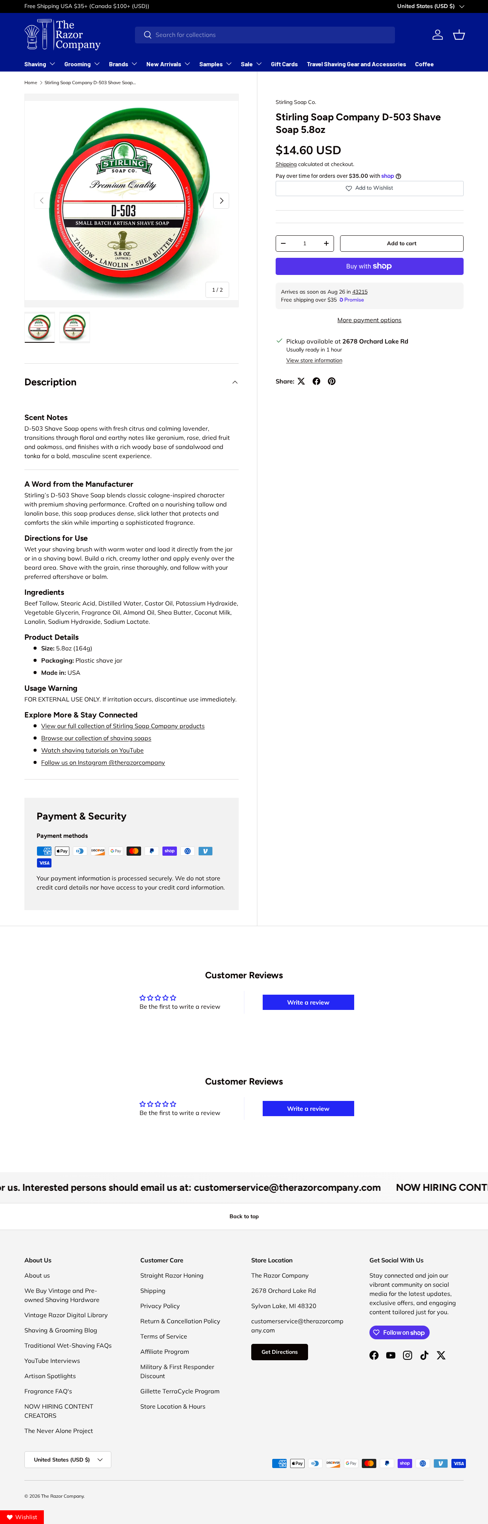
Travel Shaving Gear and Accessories (356, 63)
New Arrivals (163, 63)
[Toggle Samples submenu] (228, 63)
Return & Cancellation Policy (180, 1321)
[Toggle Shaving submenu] (52, 63)
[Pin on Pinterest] (331, 381)
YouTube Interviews (52, 1360)
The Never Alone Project (58, 1431)
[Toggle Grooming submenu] (96, 63)
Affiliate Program (164, 1351)
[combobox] (265, 34)
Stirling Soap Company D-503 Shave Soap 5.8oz (90, 82)
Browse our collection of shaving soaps (96, 738)
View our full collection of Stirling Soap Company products (123, 726)
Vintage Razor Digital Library (66, 1315)
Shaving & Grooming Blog (60, 1330)
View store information (314, 360)
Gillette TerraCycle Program (180, 1391)
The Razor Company (62, 1496)
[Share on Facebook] (316, 381)
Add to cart (401, 243)
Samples (211, 63)
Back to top (244, 1216)
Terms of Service (163, 1336)
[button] (459, 34)
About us (37, 1275)
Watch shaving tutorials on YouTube (92, 750)
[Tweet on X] (301, 381)
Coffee (424, 63)
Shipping (286, 164)
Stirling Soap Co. (296, 102)
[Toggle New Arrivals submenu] (187, 63)
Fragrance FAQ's (48, 1391)
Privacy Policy (160, 1306)
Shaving (35, 63)
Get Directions (280, 1351)
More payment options (369, 320)
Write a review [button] (308, 1002)
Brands (118, 63)
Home (30, 82)
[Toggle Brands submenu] (134, 63)
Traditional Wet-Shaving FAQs (68, 1345)
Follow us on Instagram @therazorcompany (103, 762)
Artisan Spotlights (50, 1376)
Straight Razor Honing (172, 1275)
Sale (247, 63)
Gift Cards (284, 63)
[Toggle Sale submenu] (258, 63)
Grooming (77, 63)
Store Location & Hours (172, 1406)
